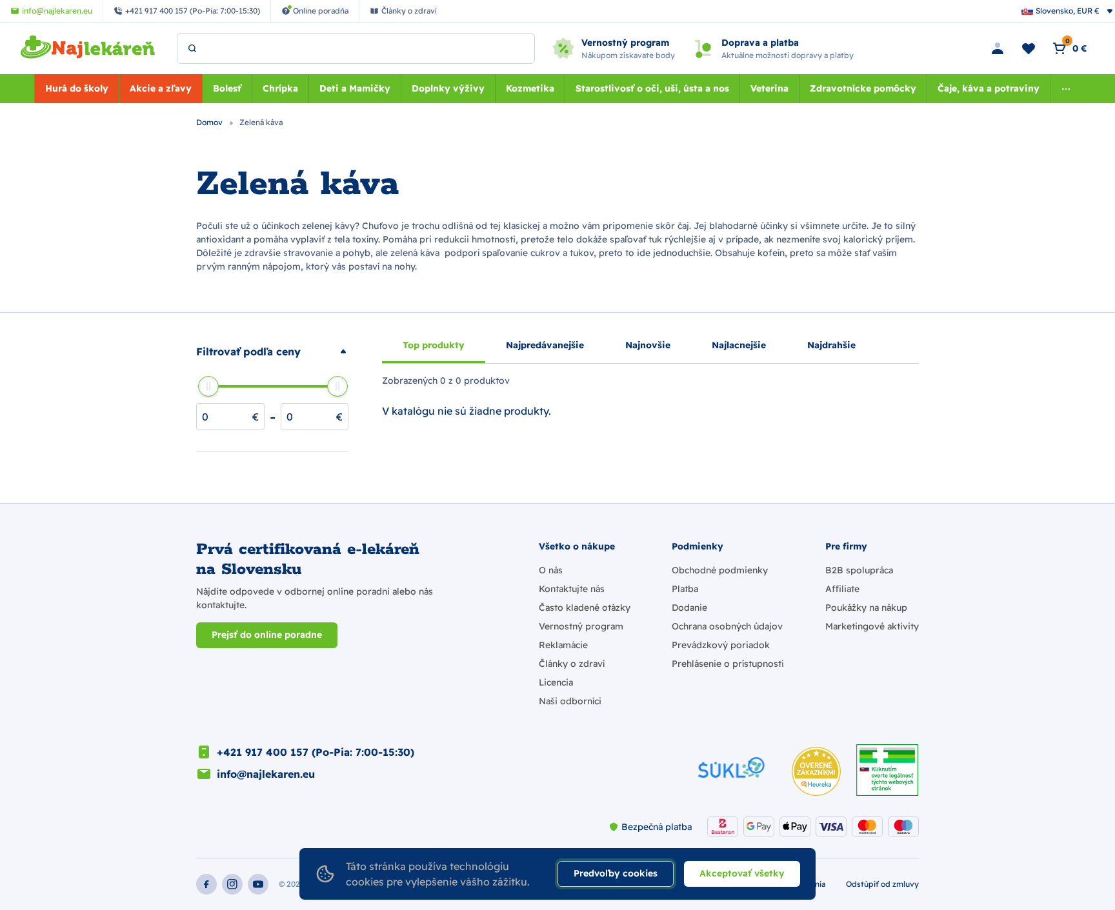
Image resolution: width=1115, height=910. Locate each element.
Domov (210, 122)
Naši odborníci (570, 701)
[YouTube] (258, 884)
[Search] (192, 48)
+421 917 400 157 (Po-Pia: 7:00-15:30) (315, 752)
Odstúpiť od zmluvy (882, 884)
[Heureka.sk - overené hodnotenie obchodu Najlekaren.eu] (816, 771)
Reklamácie (563, 645)
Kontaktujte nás (572, 589)
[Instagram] (232, 884)
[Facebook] (206, 884)
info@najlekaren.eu (266, 773)
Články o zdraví (572, 663)
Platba (685, 589)
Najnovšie (647, 345)
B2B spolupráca (859, 570)
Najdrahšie (831, 345)
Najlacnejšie (739, 345)
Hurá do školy (76, 88)
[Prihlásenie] (997, 48)
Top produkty (434, 345)
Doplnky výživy (448, 88)
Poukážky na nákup (866, 607)
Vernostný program (581, 626)
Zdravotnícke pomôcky (863, 88)
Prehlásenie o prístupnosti (728, 663)
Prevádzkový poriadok (721, 645)
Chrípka (280, 88)
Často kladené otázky (584, 607)
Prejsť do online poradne (267, 634)
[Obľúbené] (1028, 48)
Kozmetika (530, 88)
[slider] (208, 386)
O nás (551, 570)
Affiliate (842, 589)
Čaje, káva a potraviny (989, 88)
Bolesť (227, 88)
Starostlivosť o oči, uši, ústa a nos (652, 88)
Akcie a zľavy (161, 88)
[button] (272, 351)
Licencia (556, 682)
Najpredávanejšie (545, 345)
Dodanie (689, 607)
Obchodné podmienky (720, 570)
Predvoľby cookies (616, 873)
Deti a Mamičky (354, 88)
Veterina (769, 88)
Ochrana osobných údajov (727, 626)
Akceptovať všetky (742, 873)
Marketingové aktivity (872, 626)
